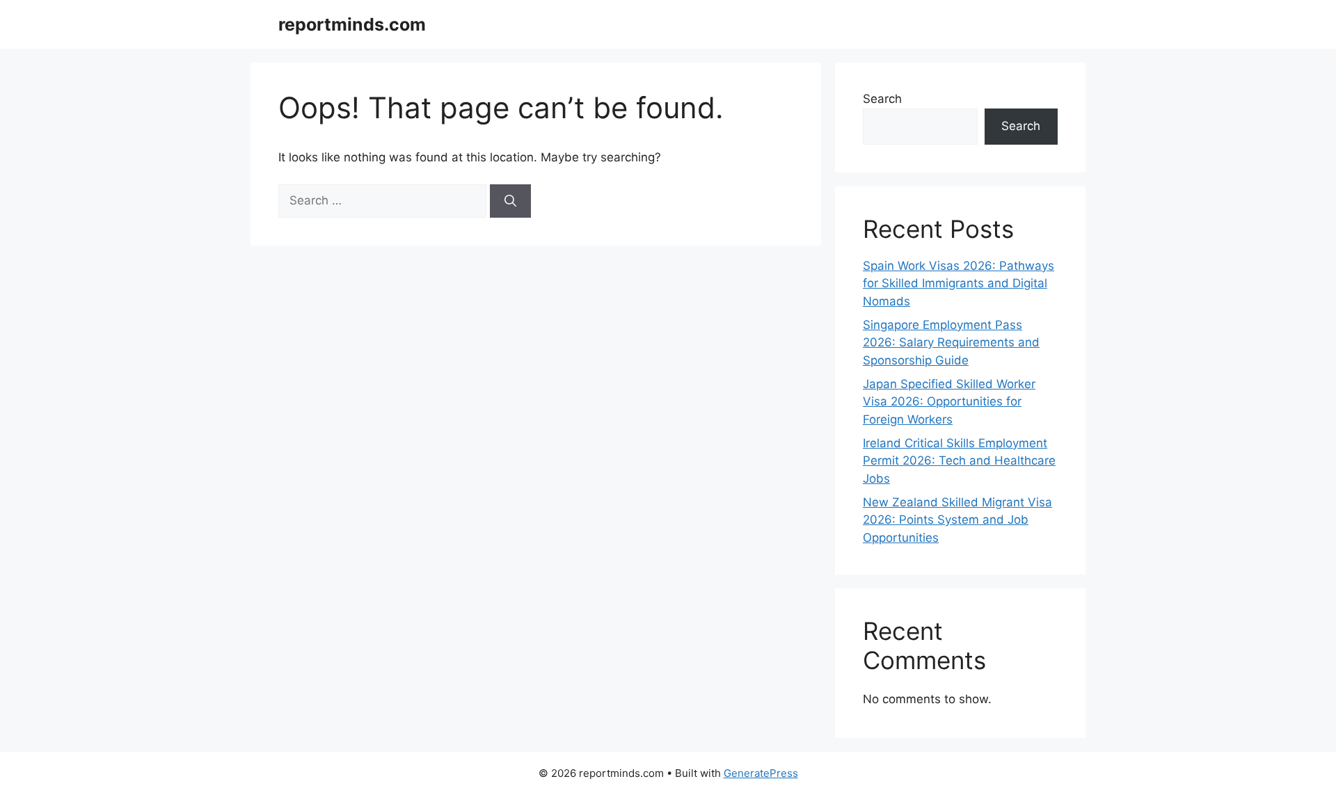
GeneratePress (761, 773)
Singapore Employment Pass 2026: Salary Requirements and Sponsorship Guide (951, 342)
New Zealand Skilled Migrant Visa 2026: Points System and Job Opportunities (957, 520)
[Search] (510, 201)
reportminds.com (352, 24)
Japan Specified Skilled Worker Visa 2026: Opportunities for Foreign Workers (949, 401)
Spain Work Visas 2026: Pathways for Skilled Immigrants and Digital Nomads (958, 283)
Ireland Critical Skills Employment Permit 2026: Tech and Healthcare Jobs (959, 460)
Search (882, 99)
